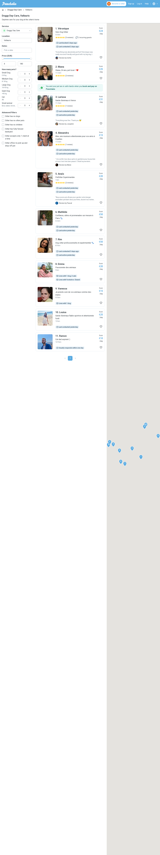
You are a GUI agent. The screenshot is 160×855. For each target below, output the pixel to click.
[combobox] (17, 30)
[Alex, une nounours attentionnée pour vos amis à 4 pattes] (70, 148)
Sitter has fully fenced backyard (14, 130)
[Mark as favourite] (101, 57)
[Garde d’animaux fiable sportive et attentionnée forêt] (70, 319)
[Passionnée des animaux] (70, 271)
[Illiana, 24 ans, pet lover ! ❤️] (70, 72)
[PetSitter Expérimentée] (70, 188)
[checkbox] (3, 116)
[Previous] (65, 358)
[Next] (75, 358)
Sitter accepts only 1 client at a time (17, 137)
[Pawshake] (9, 3)
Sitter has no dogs (12, 116)
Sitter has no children (13, 125)
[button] (141, 457)
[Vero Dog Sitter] (70, 43)
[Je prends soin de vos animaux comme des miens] (70, 296)
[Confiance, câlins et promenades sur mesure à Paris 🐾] (70, 221)
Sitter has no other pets (14, 120)
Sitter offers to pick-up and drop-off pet (16, 144)
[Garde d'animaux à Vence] (70, 110)
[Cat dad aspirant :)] (70, 341)
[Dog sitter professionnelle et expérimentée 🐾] (70, 247)
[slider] (3, 59)
